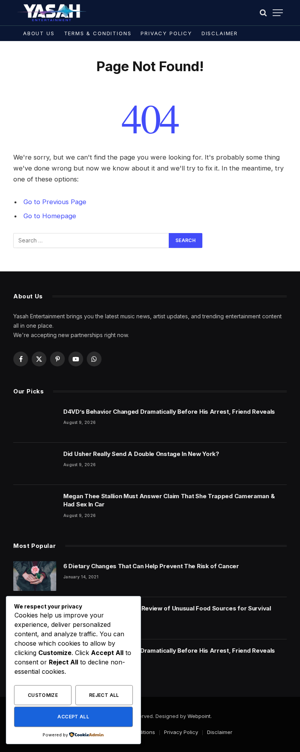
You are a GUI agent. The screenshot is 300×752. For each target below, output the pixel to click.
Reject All (104, 695)
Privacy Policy (166, 33)
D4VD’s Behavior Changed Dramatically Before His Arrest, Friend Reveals (169, 411)
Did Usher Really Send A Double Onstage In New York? (141, 454)
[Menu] (278, 13)
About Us (39, 33)
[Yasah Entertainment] (52, 12)
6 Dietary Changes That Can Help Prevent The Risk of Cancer (151, 566)
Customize (43, 695)
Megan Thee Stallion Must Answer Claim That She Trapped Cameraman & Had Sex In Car (169, 500)
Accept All (73, 717)
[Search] (263, 13)
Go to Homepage (49, 216)
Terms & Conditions (98, 33)
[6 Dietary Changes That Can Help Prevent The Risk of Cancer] (34, 576)
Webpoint (199, 716)
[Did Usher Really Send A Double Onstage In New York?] (34, 464)
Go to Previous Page (54, 202)
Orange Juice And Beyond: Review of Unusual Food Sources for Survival (167, 608)
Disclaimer (220, 33)
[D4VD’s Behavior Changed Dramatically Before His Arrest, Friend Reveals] (34, 421)
